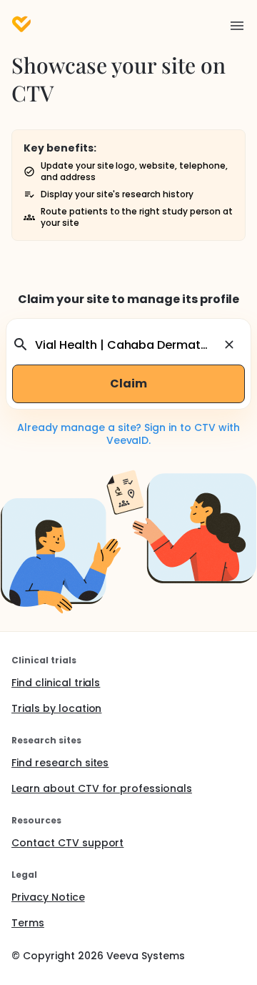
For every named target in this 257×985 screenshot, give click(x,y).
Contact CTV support (67, 843)
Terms (27, 923)
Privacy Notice (48, 897)
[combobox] (126, 344)
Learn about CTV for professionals (101, 788)
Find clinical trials (55, 682)
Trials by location (56, 708)
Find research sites (60, 763)
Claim (128, 383)
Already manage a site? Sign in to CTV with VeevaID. (128, 433)
